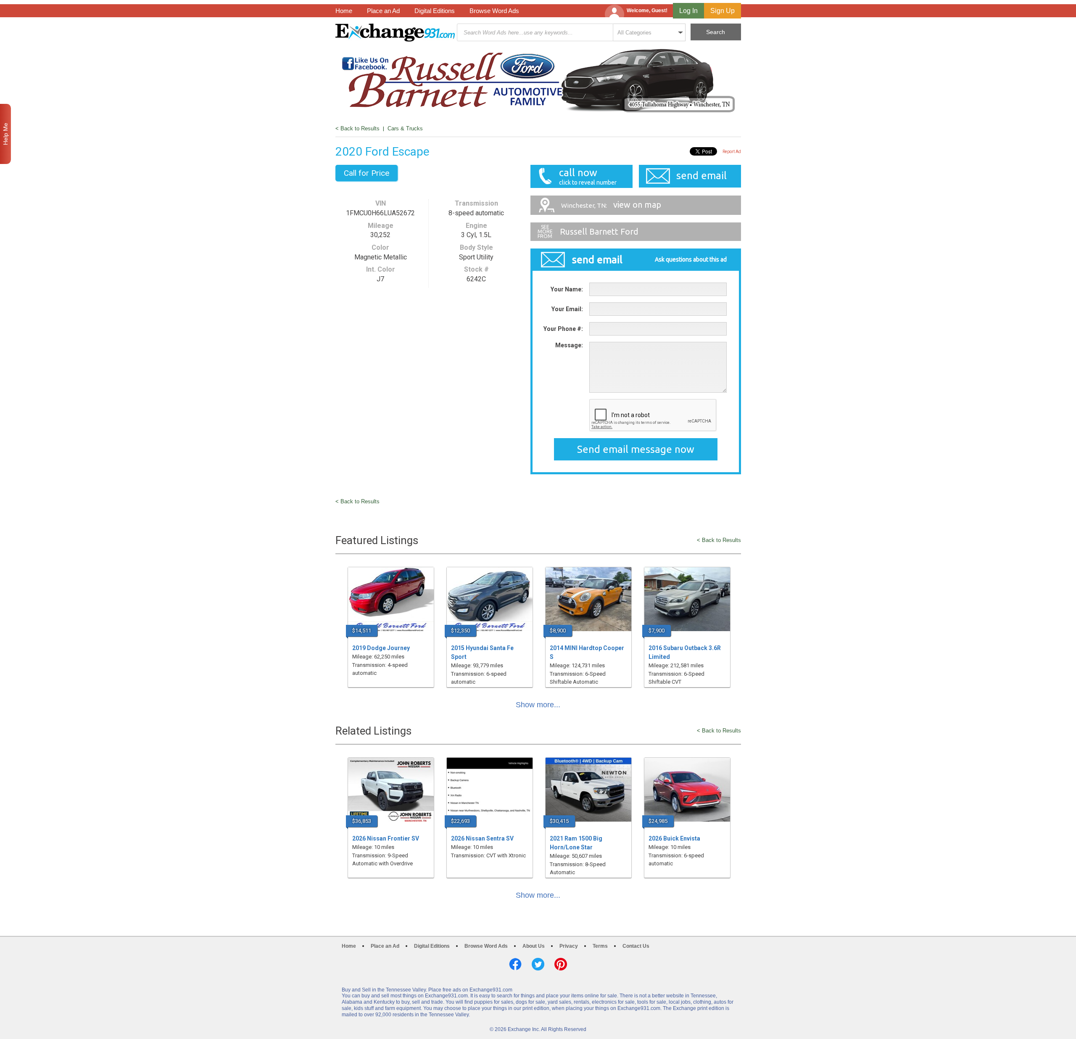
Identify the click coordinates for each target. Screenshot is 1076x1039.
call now (588, 176)
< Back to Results (357, 128)
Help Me (5, 134)
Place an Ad (383, 10)
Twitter (538, 964)
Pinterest (560, 964)
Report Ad (732, 151)
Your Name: (567, 289)
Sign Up (722, 10)
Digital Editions (434, 10)
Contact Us (635, 946)
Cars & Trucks (405, 128)
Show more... (538, 705)
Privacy (568, 946)
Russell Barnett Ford (599, 231)
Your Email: (567, 309)
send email (701, 175)
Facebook (515, 964)
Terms (600, 946)
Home (343, 10)
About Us (533, 946)
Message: (569, 345)
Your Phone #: (563, 328)
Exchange (395, 33)
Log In (688, 10)
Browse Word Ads (494, 10)
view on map (611, 204)
